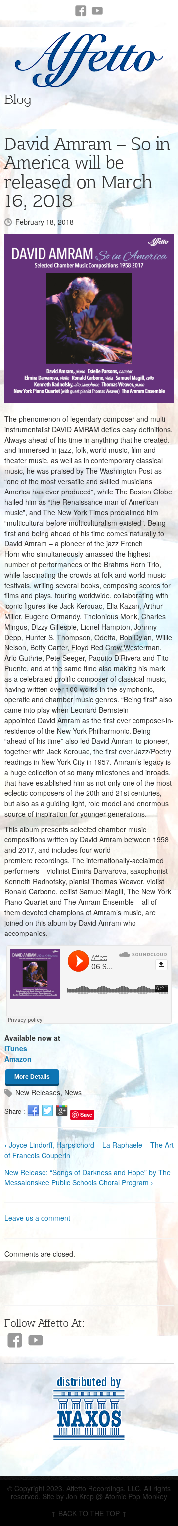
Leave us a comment (37, 1218)
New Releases (37, 1092)
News (73, 1092)
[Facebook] (81, 11)
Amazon (18, 1059)
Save (86, 1114)
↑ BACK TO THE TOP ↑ (89, 1513)
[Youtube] (97, 11)
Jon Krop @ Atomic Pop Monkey (116, 1496)
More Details (32, 1076)
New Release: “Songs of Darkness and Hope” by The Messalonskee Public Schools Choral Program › (87, 1177)
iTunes (15, 1048)
